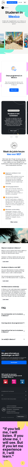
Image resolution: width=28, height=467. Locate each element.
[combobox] (22, 416)
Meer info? (14, 90)
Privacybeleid (9, 409)
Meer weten (14, 222)
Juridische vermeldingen (11, 405)
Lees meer (8, 183)
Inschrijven (14, 362)
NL (21, 2)
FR (19, 2)
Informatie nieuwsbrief (11, 411)
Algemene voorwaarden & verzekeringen (15, 407)
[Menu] (25, 2)
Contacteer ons (12, 2)
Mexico (6, 7)
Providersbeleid (16, 409)
